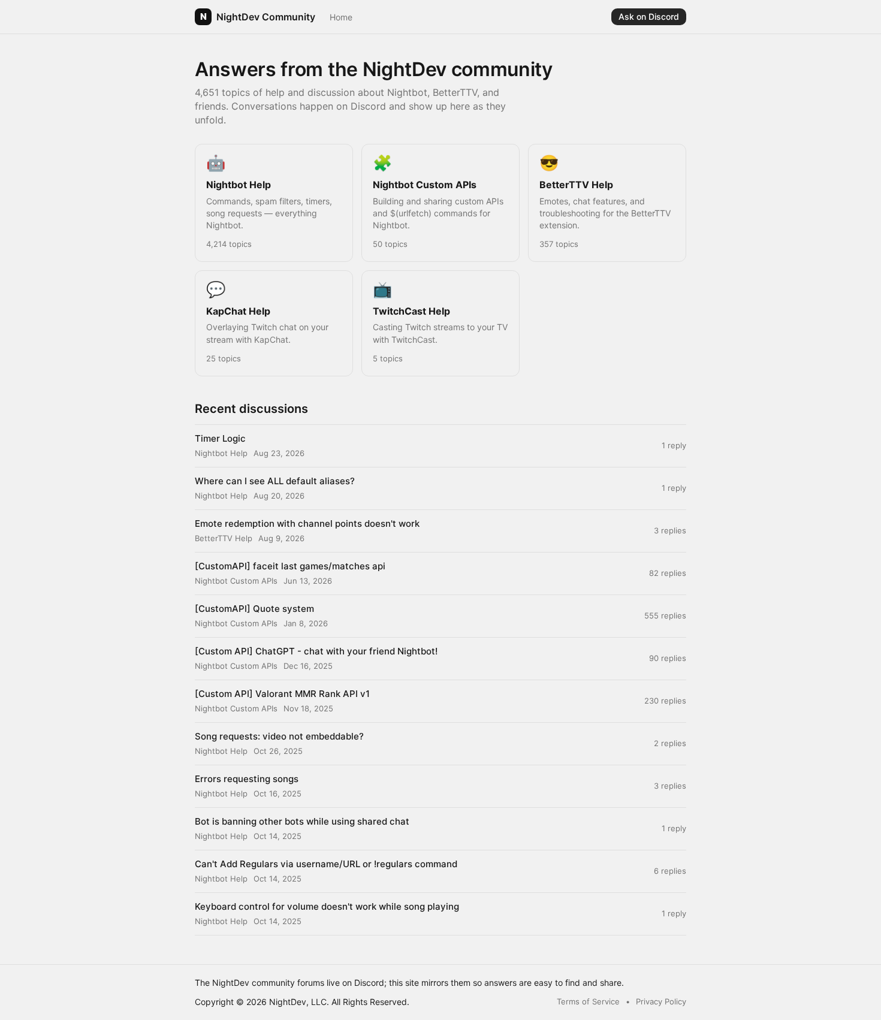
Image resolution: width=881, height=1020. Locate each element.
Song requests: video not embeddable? (279, 736)
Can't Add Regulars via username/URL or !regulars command (326, 864)
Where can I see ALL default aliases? (275, 481)
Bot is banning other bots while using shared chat (302, 821)
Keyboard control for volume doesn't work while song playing (327, 906)
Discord (369, 982)
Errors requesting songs (246, 778)
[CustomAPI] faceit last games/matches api (290, 566)
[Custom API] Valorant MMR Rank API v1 (282, 693)
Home (341, 17)
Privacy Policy (661, 1001)
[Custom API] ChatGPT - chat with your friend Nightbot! (316, 651)
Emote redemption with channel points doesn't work (307, 523)
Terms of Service (588, 1001)
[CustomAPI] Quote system (254, 608)
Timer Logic (220, 438)
